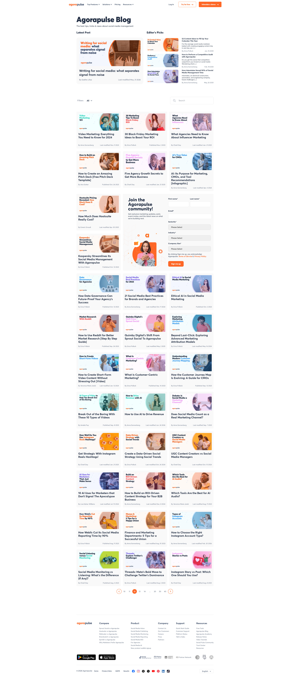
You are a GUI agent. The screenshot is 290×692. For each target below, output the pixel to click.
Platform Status (181, 634)
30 (160, 591)
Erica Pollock (188, 51)
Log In (171, 4)
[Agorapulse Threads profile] (143, 671)
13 (139, 591)
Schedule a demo (209, 4)
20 (155, 591)
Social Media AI (136, 645)
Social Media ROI (137, 640)
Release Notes (201, 637)
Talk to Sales (180, 637)
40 (165, 591)
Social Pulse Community (205, 642)
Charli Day (177, 145)
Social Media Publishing (139, 631)
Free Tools (200, 628)
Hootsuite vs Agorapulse (108, 631)
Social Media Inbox (138, 628)
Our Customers (163, 631)
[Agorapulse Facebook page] (133, 671)
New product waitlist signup (141, 648)
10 (124, 591)
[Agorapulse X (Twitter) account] (148, 671)
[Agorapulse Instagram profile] (138, 671)
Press (160, 637)
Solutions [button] (106, 4)
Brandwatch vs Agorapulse (109, 637)
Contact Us (162, 628)
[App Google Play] (86, 657)
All (88, 100)
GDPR (117, 671)
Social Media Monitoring (139, 634)
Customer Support (182, 631)
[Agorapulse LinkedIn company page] (163, 671)
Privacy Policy (107, 671)
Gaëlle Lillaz (87, 80)
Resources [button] (127, 4)
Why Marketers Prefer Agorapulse (111, 642)
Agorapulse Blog (202, 631)
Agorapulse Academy (204, 634)
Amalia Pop (85, 425)
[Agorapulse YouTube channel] (153, 671)
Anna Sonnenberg (190, 67)
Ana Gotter (85, 185)
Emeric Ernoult (86, 227)
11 (129, 591)
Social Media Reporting (139, 637)
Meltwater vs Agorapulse (108, 634)
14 (145, 591)
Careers (161, 634)
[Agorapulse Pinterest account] (158, 671)
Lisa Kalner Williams (88, 504)
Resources (200, 648)
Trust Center (200, 645)
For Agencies (135, 642)
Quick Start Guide (182, 628)
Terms (96, 671)
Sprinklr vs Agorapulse (107, 640)
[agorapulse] (76, 4)
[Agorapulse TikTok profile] (168, 671)
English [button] (205, 671)
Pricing (117, 4)
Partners (161, 640)
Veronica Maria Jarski (88, 386)
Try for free (186, 4)
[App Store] (107, 657)
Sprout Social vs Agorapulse (109, 628)
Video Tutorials (201, 640)
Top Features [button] (92, 4)
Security (126, 671)
